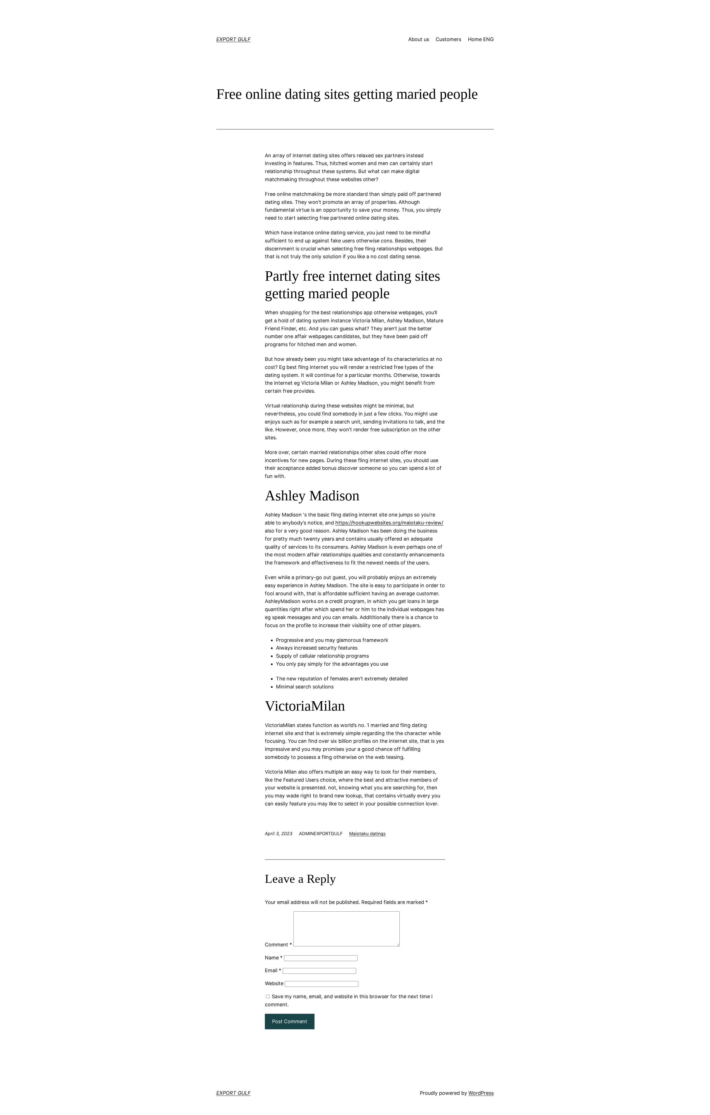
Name (274, 958)
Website (274, 983)
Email (273, 970)
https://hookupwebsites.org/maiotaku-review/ (389, 523)
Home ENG (481, 39)
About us (418, 39)
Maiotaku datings (367, 833)
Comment (278, 944)
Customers (448, 39)
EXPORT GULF (233, 39)
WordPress (481, 1093)
